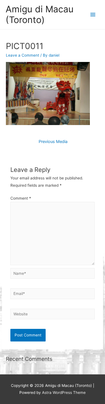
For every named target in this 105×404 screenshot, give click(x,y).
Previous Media (53, 141)
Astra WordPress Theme (64, 392)
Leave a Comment (22, 55)
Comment (20, 198)
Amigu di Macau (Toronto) (40, 14)
